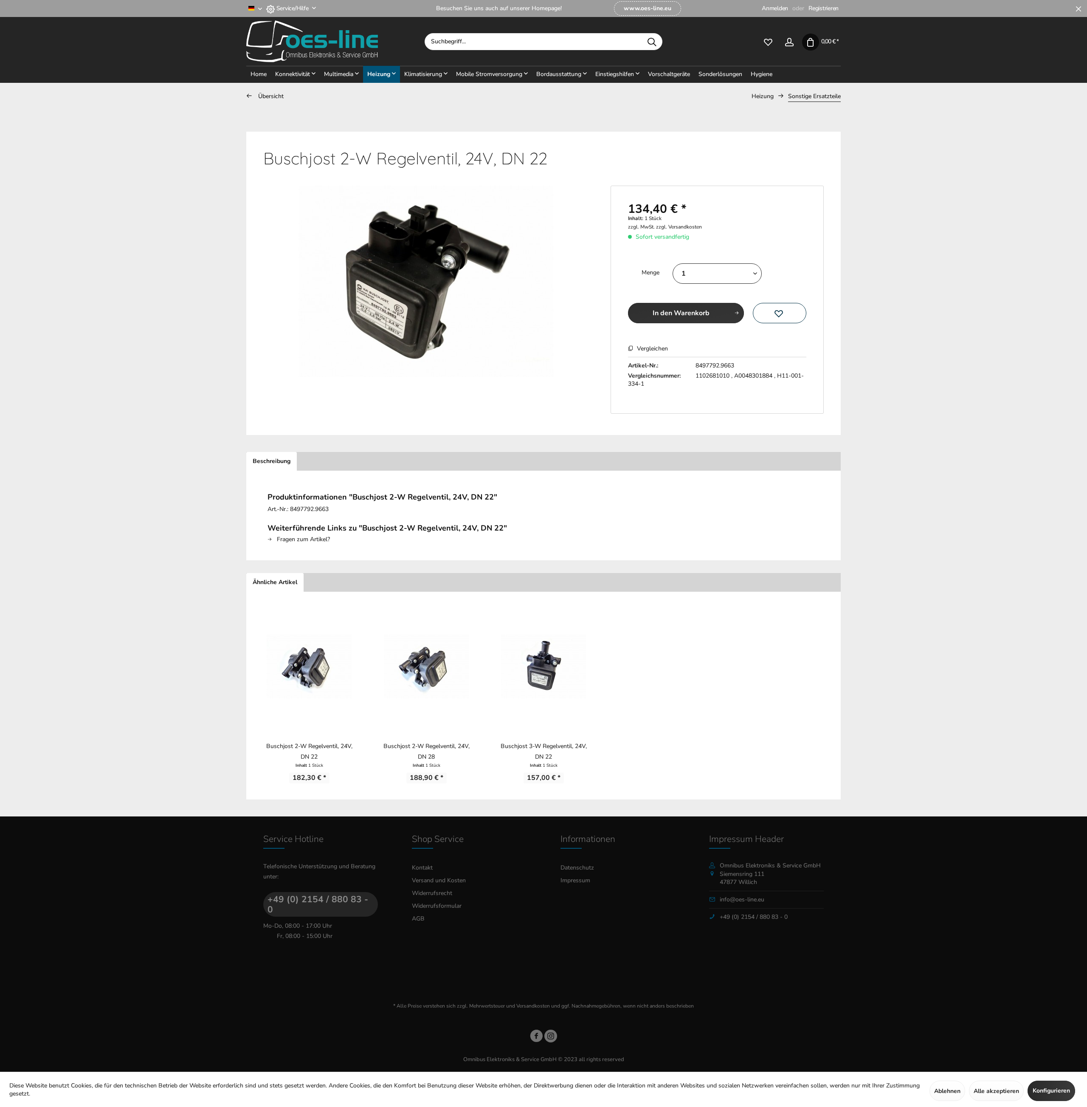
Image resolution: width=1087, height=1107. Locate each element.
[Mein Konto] (789, 41)
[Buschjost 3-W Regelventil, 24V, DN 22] (543, 666)
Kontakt (422, 868)
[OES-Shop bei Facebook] (536, 1037)
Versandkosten (533, 1006)
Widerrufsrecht (432, 893)
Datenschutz (577, 868)
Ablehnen (947, 1091)
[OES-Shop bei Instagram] (550, 1037)
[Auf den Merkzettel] (779, 313)
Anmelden (775, 8)
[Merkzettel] (768, 41)
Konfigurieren (1051, 1091)
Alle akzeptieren (996, 1091)
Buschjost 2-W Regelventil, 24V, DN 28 (426, 751)
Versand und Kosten (439, 880)
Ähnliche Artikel (275, 582)
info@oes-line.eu (742, 899)
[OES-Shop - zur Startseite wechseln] (335, 41)
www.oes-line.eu (647, 8)
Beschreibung (271, 461)
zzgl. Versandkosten (679, 226)
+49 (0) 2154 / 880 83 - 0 (318, 904)
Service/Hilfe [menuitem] (292, 8)
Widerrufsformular (437, 906)
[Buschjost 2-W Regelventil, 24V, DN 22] (309, 666)
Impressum (575, 880)
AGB (418, 919)
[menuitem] (647, 8)
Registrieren (823, 8)
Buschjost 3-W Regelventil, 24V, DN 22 (544, 751)
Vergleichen (651, 349)
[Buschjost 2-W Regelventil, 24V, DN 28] (426, 666)
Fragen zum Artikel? (302, 539)
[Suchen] (651, 41)
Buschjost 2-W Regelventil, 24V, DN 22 (309, 751)
